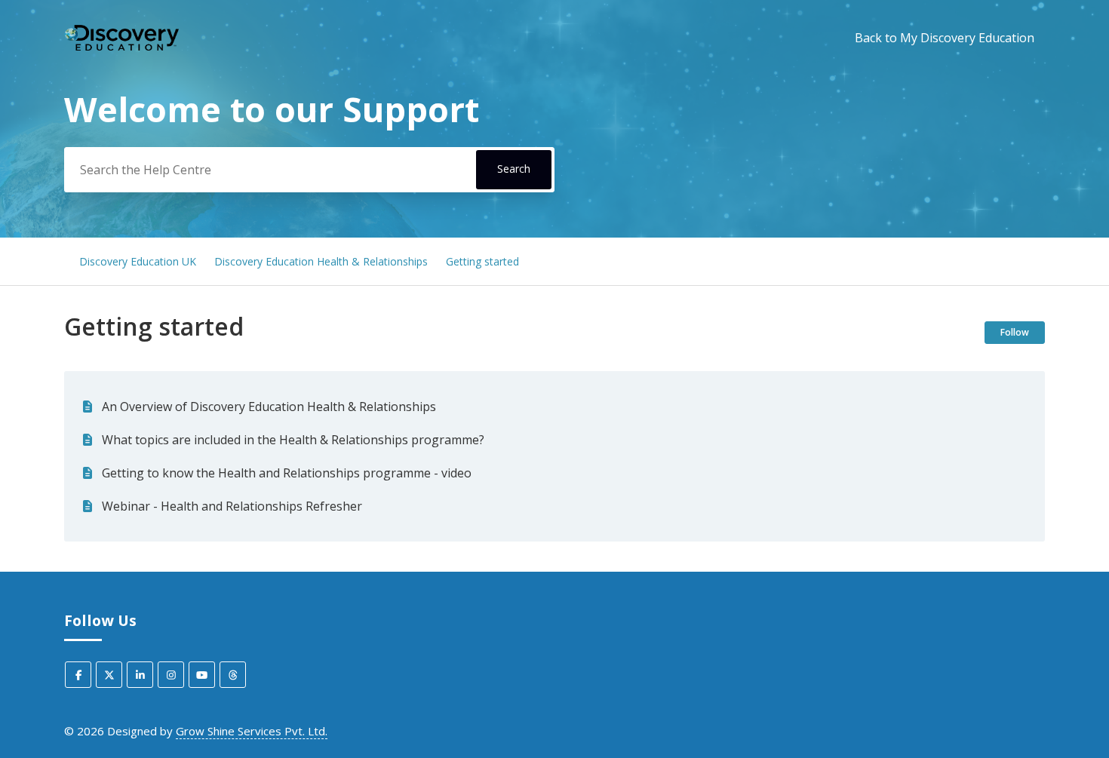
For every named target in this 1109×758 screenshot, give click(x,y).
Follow (1014, 332)
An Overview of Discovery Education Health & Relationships (269, 406)
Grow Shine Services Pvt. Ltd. (251, 730)
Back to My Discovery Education (944, 37)
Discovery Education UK (137, 261)
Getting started (482, 261)
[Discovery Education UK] (121, 38)
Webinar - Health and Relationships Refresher (232, 506)
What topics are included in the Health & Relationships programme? (293, 439)
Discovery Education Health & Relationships (321, 261)
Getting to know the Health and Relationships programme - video (287, 473)
